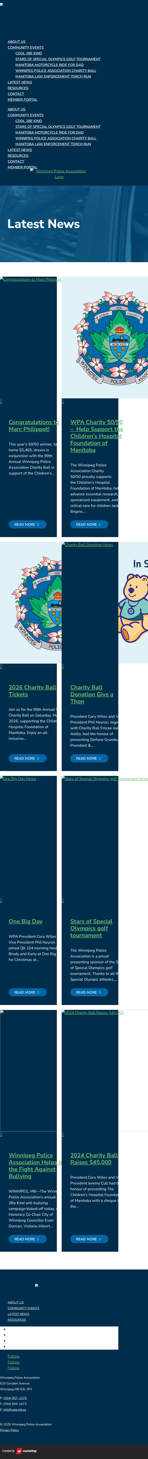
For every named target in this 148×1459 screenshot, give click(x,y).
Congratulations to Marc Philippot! (34, 425)
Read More (25, 524)
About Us (16, 41)
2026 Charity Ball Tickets (32, 691)
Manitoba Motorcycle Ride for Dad (49, 65)
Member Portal (22, 99)
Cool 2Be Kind (28, 53)
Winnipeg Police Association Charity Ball (55, 70)
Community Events (26, 47)
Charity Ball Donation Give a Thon (91, 694)
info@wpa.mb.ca (14, 1410)
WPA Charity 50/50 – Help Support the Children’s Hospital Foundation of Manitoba (96, 436)
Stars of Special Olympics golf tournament (91, 928)
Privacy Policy (9, 1430)
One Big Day (26, 921)
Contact (16, 94)
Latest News (20, 82)
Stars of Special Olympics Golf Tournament (58, 59)
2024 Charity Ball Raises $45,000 (94, 1158)
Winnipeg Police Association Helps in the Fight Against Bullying (36, 1165)
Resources (18, 88)
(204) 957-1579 (15, 1398)
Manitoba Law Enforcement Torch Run (53, 76)
